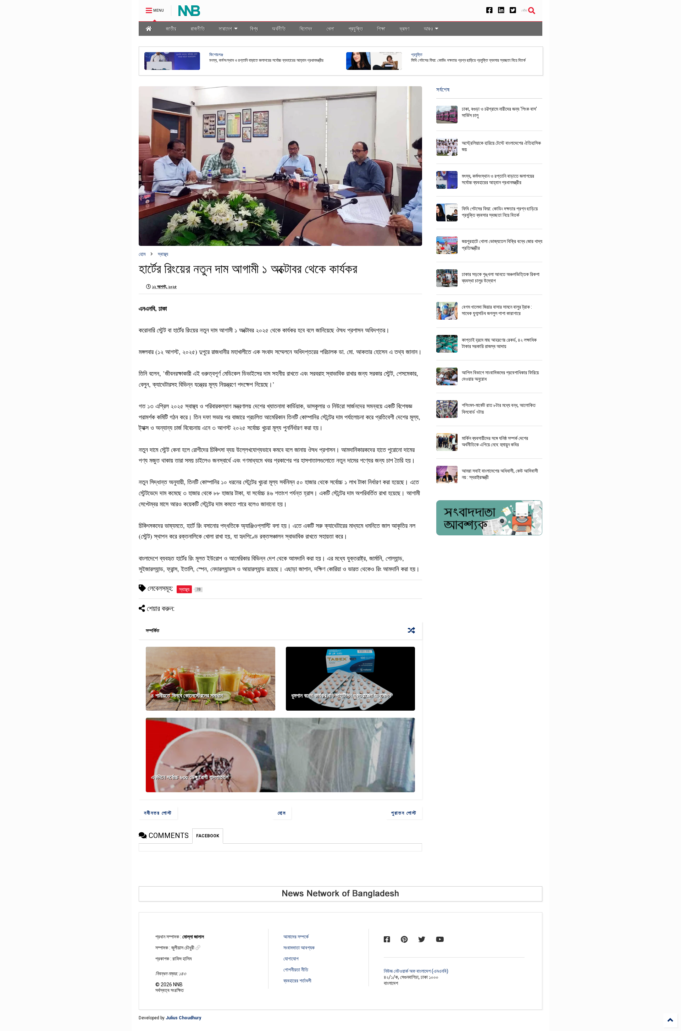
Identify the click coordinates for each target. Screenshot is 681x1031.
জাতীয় (171, 29)
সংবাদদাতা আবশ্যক (299, 947)
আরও (428, 29)
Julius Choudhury (183, 1017)
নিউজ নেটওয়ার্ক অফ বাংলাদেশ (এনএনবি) (416, 971)
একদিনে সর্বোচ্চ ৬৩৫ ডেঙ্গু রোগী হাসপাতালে (189, 777)
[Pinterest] (404, 939)
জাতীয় (415, 54)
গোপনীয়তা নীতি (295, 969)
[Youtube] (440, 939)
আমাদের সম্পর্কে (296, 936)
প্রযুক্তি (356, 29)
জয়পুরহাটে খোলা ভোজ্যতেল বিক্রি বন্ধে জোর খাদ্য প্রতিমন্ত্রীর (252, 60)
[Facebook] (489, 10)
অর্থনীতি (279, 29)
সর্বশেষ (443, 89)
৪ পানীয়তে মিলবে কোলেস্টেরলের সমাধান (187, 695)
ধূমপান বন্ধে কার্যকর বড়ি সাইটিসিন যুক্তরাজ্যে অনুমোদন (341, 695)
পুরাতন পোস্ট (404, 813)
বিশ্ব (254, 29)
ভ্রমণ (405, 29)
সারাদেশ (225, 29)
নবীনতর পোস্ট (158, 813)
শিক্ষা (381, 29)
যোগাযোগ (291, 958)
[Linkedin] (501, 10)
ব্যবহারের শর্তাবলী (297, 980)
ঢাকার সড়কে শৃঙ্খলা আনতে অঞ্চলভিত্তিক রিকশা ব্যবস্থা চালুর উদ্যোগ (459, 60)
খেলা (330, 29)
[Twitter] (513, 10)
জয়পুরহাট (215, 54)
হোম (142, 254)
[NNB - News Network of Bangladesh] (189, 12)
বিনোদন (306, 29)
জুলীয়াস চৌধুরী (183, 947)
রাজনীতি (198, 29)
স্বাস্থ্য (163, 254)
